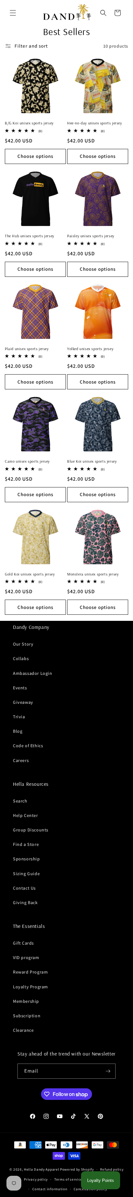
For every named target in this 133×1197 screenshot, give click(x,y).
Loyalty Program (30, 987)
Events (20, 688)
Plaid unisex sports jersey (27, 348)
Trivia (19, 717)
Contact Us (24, 888)
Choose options (35, 156)
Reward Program (30, 972)
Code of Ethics (28, 745)
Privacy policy (36, 1179)
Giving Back (25, 902)
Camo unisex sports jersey (27, 461)
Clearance (23, 1030)
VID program (26, 957)
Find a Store (26, 844)
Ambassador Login (32, 673)
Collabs (21, 658)
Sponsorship (26, 859)
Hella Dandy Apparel (41, 1169)
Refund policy (111, 1169)
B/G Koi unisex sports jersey (29, 123)
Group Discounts (30, 830)
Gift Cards (23, 943)
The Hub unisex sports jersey (29, 235)
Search (20, 801)
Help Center (25, 815)
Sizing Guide (26, 873)
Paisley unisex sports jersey (90, 235)
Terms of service (68, 1179)
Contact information (49, 1189)
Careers (21, 760)
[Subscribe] (108, 1071)
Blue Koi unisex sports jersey (92, 461)
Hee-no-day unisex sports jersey (94, 123)
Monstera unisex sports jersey (92, 574)
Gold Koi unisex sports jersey (30, 574)
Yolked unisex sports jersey (90, 348)
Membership (26, 1001)
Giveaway (23, 702)
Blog (17, 731)
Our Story (23, 644)
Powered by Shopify (77, 1169)
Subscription (26, 1016)
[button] (13, 13)
